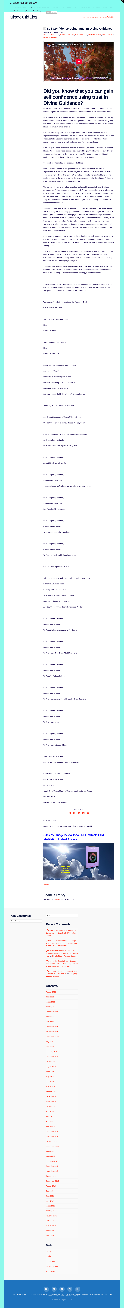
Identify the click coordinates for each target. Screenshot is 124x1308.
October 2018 (51, 1062)
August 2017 (51, 1111)
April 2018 (50, 1082)
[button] (122, 2)
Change (46, 35)
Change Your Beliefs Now (23, 2)
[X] (54, 1289)
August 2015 (51, 1186)
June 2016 (50, 1151)
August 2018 (51, 1066)
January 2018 (51, 1091)
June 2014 (50, 1231)
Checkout (51, 1295)
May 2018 (50, 1076)
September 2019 (52, 1037)
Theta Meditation (94, 35)
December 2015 (52, 1166)
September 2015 (52, 1181)
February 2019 (51, 1052)
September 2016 (52, 1146)
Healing (71, 35)
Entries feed (50, 1261)
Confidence (54, 35)
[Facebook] (46, 1289)
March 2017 (50, 1126)
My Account (60, 1295)
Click (62, 1300)
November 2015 (52, 1171)
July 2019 (49, 1042)
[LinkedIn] (62, 1289)
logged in (57, 899)
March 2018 (50, 1086)
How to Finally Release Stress (64, 956)
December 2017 (52, 1096)
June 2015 (50, 1196)
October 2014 (51, 1221)
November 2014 (52, 1216)
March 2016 (50, 1156)
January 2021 (51, 1007)
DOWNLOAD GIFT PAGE (58, 1294)
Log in (48, 1256)
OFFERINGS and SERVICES (79, 1294)
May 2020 (50, 1022)
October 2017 (51, 1106)
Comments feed (52, 1266)
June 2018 (50, 1072)
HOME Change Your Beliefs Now (23, 1294)
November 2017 (52, 1101)
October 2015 (51, 1176)
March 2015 (50, 1206)
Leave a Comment (50, 37)
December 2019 (52, 1027)
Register (49, 1251)
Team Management (72, 1295)
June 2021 (50, 997)
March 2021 (50, 1002)
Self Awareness (81, 35)
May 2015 (50, 1201)
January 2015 (51, 1211)
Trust (110, 35)
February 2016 (51, 1161)
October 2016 (51, 1141)
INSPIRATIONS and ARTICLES (98, 1294)
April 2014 (50, 1236)
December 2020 (52, 1012)
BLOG (68, 1294)
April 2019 (50, 1047)
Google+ (46, 884)
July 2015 (49, 1191)
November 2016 (52, 1136)
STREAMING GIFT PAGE (42, 1294)
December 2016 (52, 1131)
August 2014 (51, 1226)
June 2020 (50, 1017)
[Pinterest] (77, 1289)
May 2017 (50, 1116)
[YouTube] (69, 1289)
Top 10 (104, 35)
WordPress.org (52, 1271)
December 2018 (52, 1057)
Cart (110, 1294)
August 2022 (51, 992)
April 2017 (50, 1121)
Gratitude (63, 35)
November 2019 (52, 1032)
